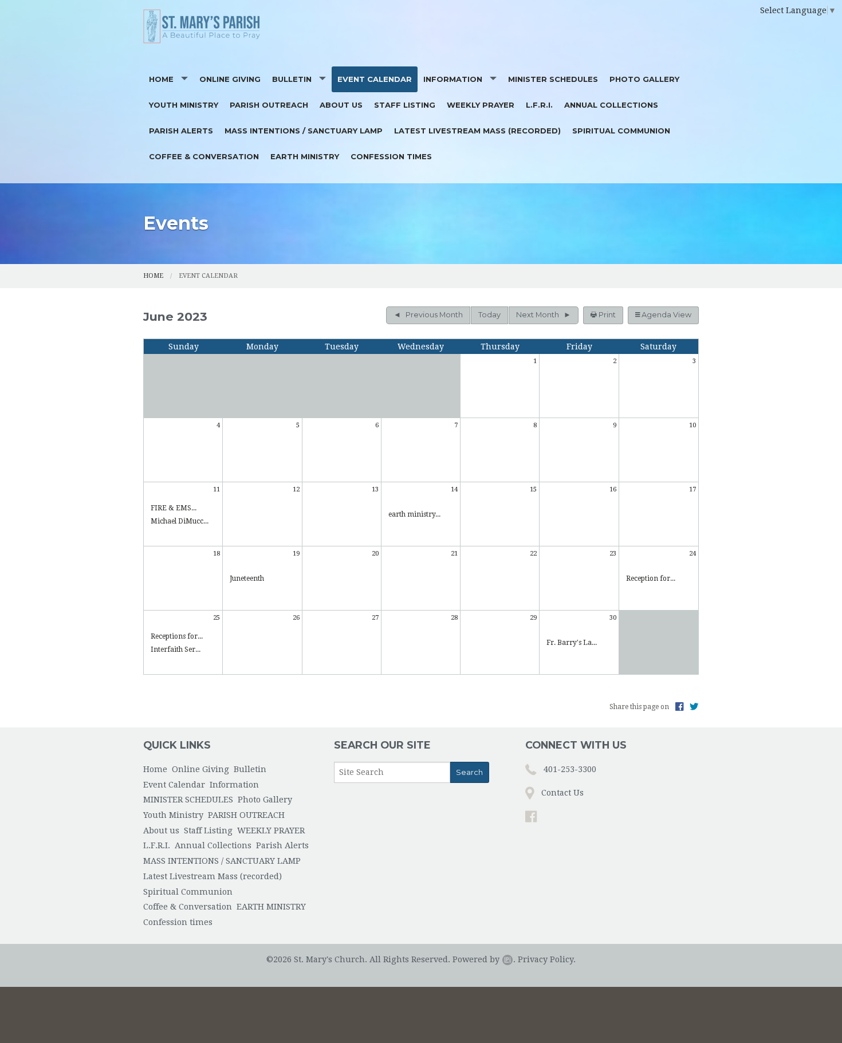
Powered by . (484, 959)
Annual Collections (611, 104)
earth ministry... (414, 514)
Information (452, 79)
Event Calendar (374, 79)
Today (489, 314)
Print (606, 314)
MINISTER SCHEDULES (553, 79)
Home (161, 79)
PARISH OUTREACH (269, 104)
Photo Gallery (644, 79)
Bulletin (292, 79)
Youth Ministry (183, 104)
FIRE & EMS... (173, 508)
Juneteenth (247, 578)
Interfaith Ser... (175, 650)
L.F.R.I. (539, 104)
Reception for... (650, 578)
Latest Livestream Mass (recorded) (477, 130)
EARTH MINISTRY (304, 156)
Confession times (391, 156)
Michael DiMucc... (179, 521)
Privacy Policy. (547, 959)
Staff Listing (404, 104)
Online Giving (230, 79)
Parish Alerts (181, 130)
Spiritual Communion (621, 130)
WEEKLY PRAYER (480, 104)
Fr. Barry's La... (571, 643)
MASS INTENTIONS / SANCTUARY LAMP (304, 130)
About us (341, 104)
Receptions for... (177, 636)
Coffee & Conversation (204, 156)
